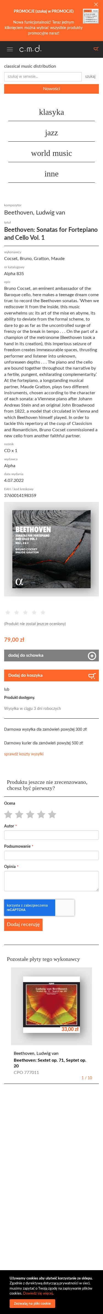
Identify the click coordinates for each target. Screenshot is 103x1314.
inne (51, 173)
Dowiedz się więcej (38, 1293)
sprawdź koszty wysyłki (23, 754)
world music (51, 153)
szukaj (90, 77)
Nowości (51, 89)
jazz (51, 132)
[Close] (96, 5)
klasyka (51, 111)
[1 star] (6, 814)
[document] (52, 1292)
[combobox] (43, 76)
